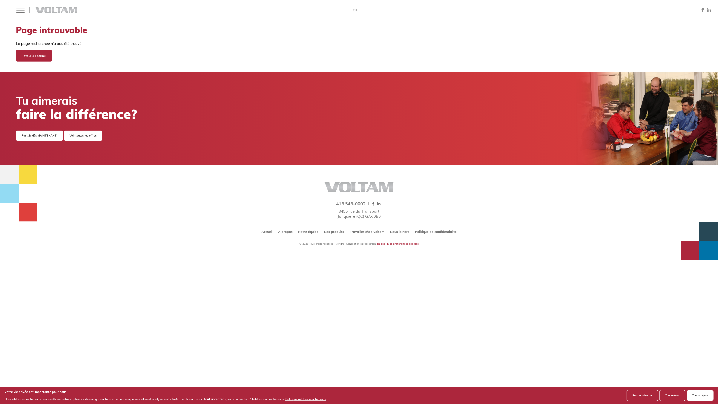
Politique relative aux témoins (305, 399)
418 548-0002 (351, 203)
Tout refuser (672, 395)
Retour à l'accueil (34, 56)
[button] (20, 10)
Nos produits (334, 232)
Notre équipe (308, 232)
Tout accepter (700, 395)
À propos (285, 232)
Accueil (266, 232)
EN (355, 10)
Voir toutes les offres (83, 135)
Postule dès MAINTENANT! (39, 135)
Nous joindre (399, 232)
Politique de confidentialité (436, 232)
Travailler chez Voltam (367, 232)
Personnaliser (642, 395)
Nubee (381, 243)
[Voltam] (56, 10)
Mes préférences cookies (403, 243)
